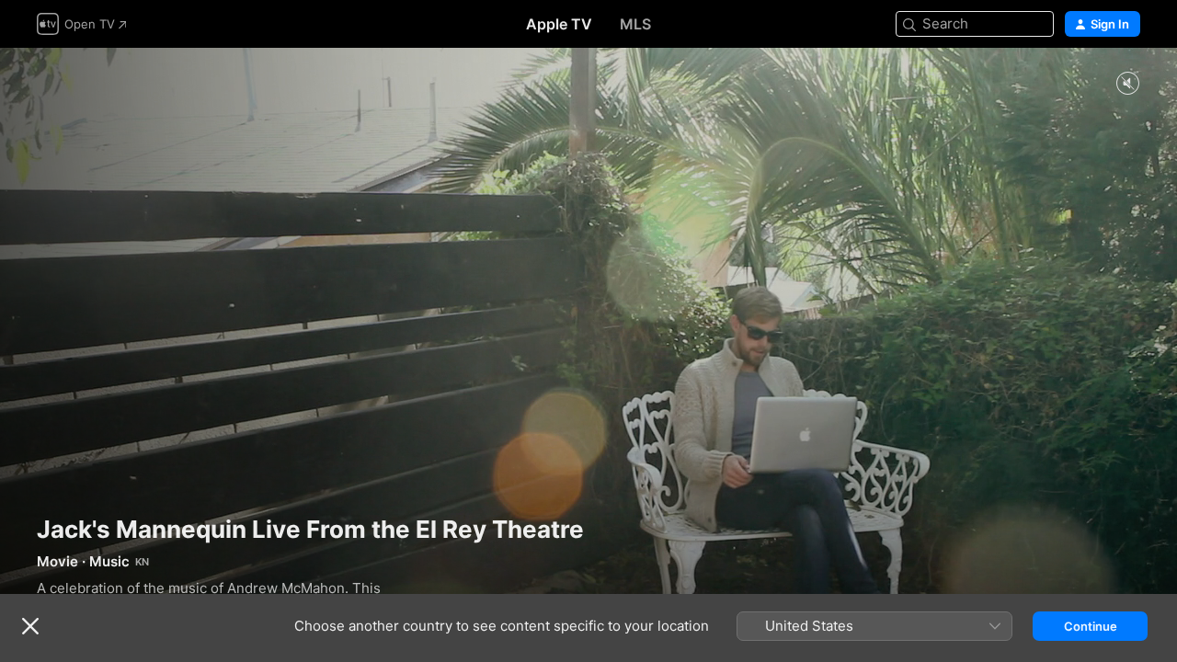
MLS (635, 24)
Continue (1090, 626)
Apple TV (559, 24)
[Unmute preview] (1127, 84)
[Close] (30, 626)
